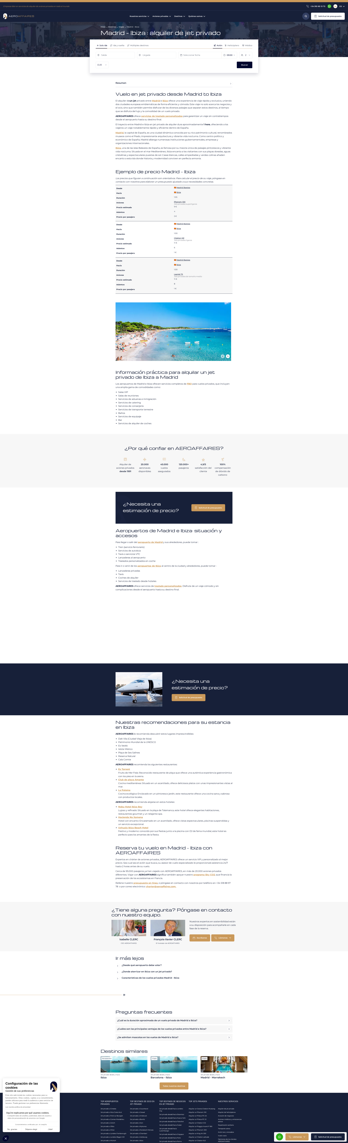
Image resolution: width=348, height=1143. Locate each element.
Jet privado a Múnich (108, 1141)
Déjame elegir (31, 1129)
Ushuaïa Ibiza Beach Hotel (133, 827)
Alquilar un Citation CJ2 (197, 1123)
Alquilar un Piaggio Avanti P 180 (200, 1126)
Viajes (121, 27)
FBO (189, 384)
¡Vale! (50, 1129)
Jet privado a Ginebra (108, 1109)
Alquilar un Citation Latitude (199, 1137)
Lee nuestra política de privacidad (17, 1107)
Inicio (103, 27)
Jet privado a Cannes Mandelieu (112, 1119)
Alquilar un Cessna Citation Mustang (202, 1109)
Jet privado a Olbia (107, 1126)
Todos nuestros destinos (174, 1086)
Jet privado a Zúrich (108, 1123)
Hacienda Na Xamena (130, 817)
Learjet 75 (178, 274)
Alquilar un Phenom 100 (197, 1112)
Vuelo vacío (222, 1136)
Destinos (112, 27)
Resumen (121, 83)
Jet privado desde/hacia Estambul (171, 1114)
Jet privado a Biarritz (137, 1119)
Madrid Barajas (183, 187)
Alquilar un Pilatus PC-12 (197, 1119)
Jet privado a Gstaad (137, 1112)
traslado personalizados (168, 586)
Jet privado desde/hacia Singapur (171, 1134)
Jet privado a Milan (107, 1130)
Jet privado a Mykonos (138, 1126)
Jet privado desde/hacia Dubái (170, 1125)
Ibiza (165, 100)
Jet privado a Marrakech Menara (141, 1130)
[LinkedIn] (335, 6)
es (340, 6)
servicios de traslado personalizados (162, 116)
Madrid (156, 100)
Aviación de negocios (226, 1116)
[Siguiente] (228, 356)
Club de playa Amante (131, 779)
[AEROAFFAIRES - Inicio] (18, 16)
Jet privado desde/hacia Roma (170, 1141)
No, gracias (12, 1129)
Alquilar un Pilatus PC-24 (198, 1116)
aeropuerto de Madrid (150, 542)
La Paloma (124, 790)
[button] (328, 16)
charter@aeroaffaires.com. (161, 886)
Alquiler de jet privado (226, 1109)
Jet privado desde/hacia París (170, 1138)
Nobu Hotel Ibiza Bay (130, 807)
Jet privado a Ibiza (136, 1141)
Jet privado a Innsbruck (138, 1116)
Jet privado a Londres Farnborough (113, 1133)
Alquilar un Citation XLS (197, 1141)
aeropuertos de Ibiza (149, 566)
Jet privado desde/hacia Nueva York (172, 1118)
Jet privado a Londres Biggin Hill (113, 1137)
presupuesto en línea (145, 883)
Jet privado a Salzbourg (138, 1137)
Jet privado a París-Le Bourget (112, 1116)
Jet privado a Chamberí (138, 1133)
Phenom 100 (179, 202)
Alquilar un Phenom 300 (198, 1130)
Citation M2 (179, 238)
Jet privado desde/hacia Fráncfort (171, 1121)
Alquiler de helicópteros (227, 1112)
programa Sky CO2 (204, 874)
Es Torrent (124, 769)
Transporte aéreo (224, 1129)
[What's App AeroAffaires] (329, 6)
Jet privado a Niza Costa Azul (111, 1112)
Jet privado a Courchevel (139, 1109)
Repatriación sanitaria (226, 1125)
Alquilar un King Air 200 (197, 1133)
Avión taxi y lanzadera (226, 1132)
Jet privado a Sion (136, 1123)
